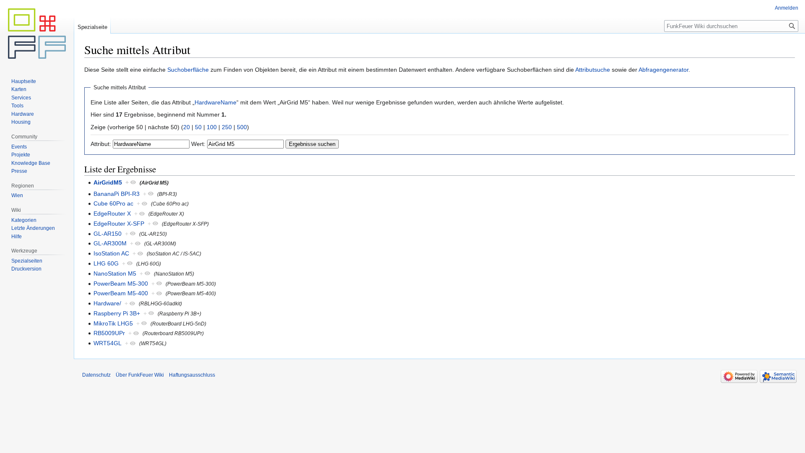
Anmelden (786, 8)
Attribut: (101, 144)
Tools (17, 106)
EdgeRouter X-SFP (118, 223)
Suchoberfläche (188, 69)
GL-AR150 (107, 233)
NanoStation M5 (114, 273)
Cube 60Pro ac (113, 203)
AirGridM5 (107, 182)
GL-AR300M (110, 243)
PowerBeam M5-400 (120, 293)
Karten (18, 89)
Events (19, 147)
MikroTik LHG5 (113, 323)
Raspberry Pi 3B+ (116, 313)
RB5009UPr (109, 333)
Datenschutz (96, 375)
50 (198, 127)
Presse (19, 171)
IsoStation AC (111, 253)
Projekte (20, 155)
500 (242, 127)
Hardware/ (107, 303)
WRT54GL (107, 343)
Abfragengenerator (663, 69)
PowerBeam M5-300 (120, 283)
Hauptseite (23, 81)
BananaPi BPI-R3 (116, 193)
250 (227, 127)
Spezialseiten (26, 261)
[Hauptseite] (36, 33)
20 (186, 127)
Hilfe (16, 237)
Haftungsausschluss (192, 375)
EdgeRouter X (112, 213)
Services (21, 98)
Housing (21, 122)
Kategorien (23, 220)
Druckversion (26, 269)
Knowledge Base (30, 163)
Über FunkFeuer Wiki (140, 375)
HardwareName (215, 102)
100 (212, 127)
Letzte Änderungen (33, 228)
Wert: (198, 144)
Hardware (22, 114)
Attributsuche (592, 69)
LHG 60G (106, 263)
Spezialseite (92, 27)
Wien (17, 195)
